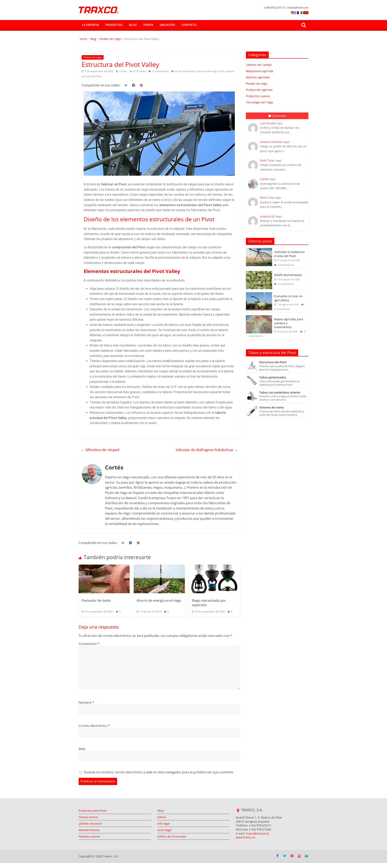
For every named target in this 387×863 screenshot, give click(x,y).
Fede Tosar (267, 160)
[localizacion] (238, 810)
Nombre (86, 702)
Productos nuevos (258, 96)
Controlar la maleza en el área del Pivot (289, 254)
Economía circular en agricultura (288, 298)
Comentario (89, 643)
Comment (279, 116)
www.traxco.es (245, 837)
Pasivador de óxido (96, 600)
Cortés (124, 71)
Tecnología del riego (259, 102)
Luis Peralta (268, 123)
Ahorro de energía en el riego (159, 600)
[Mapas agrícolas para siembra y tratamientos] (259, 317)
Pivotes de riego (110, 39)
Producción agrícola (259, 90)
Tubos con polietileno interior (280, 392)
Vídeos (161, 817)
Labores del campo (259, 65)
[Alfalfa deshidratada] (259, 273)
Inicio (84, 39)
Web (82, 749)
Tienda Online (88, 817)
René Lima (267, 197)
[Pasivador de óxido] (104, 579)
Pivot (222, 71)
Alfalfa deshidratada (288, 275)
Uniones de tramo (271, 407)
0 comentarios (160, 71)
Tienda (148, 25)
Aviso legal (164, 830)
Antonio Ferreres (271, 142)
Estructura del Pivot (273, 362)
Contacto (189, 25)
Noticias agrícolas (258, 77)
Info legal (163, 823)
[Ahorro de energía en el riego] (159, 579)
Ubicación (167, 25)
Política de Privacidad (171, 836)
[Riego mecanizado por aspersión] (214, 579)
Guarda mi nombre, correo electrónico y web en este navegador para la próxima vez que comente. (159, 772)
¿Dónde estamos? (90, 823)
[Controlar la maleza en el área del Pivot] (259, 250)
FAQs (160, 811)
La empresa (90, 25)
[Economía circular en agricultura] (259, 294)
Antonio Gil (267, 216)
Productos (114, 25)
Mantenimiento (89, 830)
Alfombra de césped (100, 449)
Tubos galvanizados (272, 377)
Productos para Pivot (92, 811)
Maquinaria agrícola (259, 71)
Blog (133, 25)
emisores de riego (207, 71)
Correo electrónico (94, 725)
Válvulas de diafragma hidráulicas (207, 449)
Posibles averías (89, 836)
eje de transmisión (185, 71)
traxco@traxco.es (257, 833)
